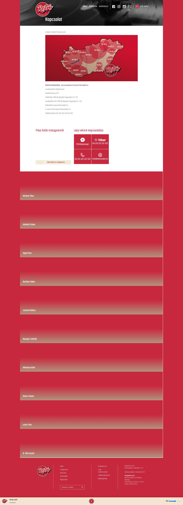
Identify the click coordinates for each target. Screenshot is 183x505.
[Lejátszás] (137, 6)
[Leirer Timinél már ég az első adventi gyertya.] (65, 151)
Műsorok (93, 6)
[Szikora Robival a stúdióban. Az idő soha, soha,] (53, 151)
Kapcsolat (103, 6)
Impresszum (102, 466)
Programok (64, 470)
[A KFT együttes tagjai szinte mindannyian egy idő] (65, 140)
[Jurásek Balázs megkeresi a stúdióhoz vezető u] (53, 140)
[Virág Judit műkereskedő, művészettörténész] (42, 140)
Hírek (85, 6)
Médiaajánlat (102, 479)
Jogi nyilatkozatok (103, 471)
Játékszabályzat (104, 475)
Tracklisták (64, 476)
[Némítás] (167, 501)
